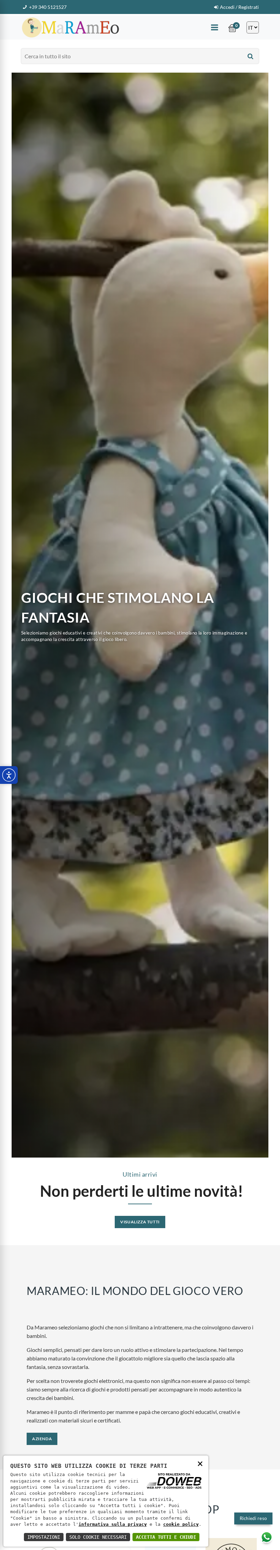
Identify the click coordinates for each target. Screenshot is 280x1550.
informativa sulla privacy (113, 1524)
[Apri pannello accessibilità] (9, 775)
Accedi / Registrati (239, 7)
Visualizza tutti (140, 1221)
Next (264, 615)
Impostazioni (43, 1537)
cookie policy (181, 1524)
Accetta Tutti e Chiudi (166, 1537)
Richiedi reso (253, 1518)
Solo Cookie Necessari (98, 1537)
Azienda (42, 1438)
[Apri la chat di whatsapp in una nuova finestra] (266, 1537)
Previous (15, 615)
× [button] (200, 1463)
